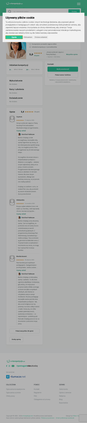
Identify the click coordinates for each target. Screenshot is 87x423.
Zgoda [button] (14, 37)
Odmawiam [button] (28, 37)
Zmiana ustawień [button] (41, 37)
